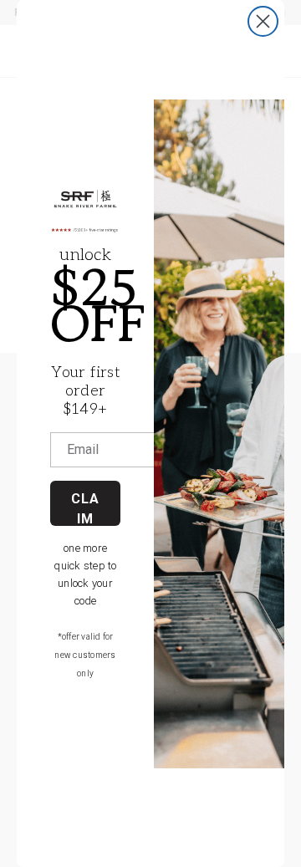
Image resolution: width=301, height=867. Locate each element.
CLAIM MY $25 (85, 508)
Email (83, 449)
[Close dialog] (263, 21)
